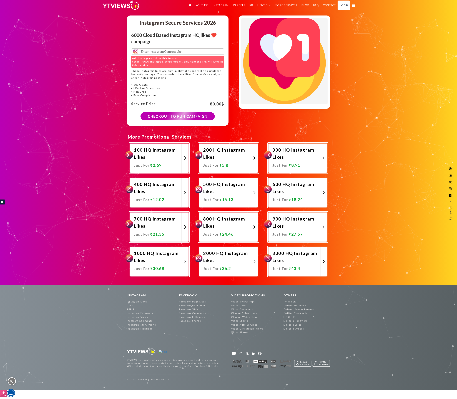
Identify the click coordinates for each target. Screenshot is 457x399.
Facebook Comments (192, 313)
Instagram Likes (137, 301)
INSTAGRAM (136, 295)
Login (344, 5)
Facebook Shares (190, 320)
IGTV (130, 305)
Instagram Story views (141, 324)
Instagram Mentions (139, 328)
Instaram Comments (140, 320)
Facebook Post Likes (192, 305)
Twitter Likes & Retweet (299, 309)
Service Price (143, 104)
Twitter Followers (295, 305)
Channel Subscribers (244, 313)
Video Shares (239, 332)
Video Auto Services (244, 324)
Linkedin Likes (292, 324)
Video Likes (238, 305)
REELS (130, 309)
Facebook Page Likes (192, 301)
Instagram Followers (140, 313)
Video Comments (242, 309)
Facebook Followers (192, 317)
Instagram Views (137, 317)
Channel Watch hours (245, 317)
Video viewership (242, 301)
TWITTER (289, 301)
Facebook (188, 295)
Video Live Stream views (247, 328)
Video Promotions (248, 295)
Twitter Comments (295, 313)
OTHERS (290, 295)
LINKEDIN (289, 317)
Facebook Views (189, 309)
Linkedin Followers (295, 320)
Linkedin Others (293, 328)
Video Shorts (239, 320)
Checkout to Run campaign (178, 116)
